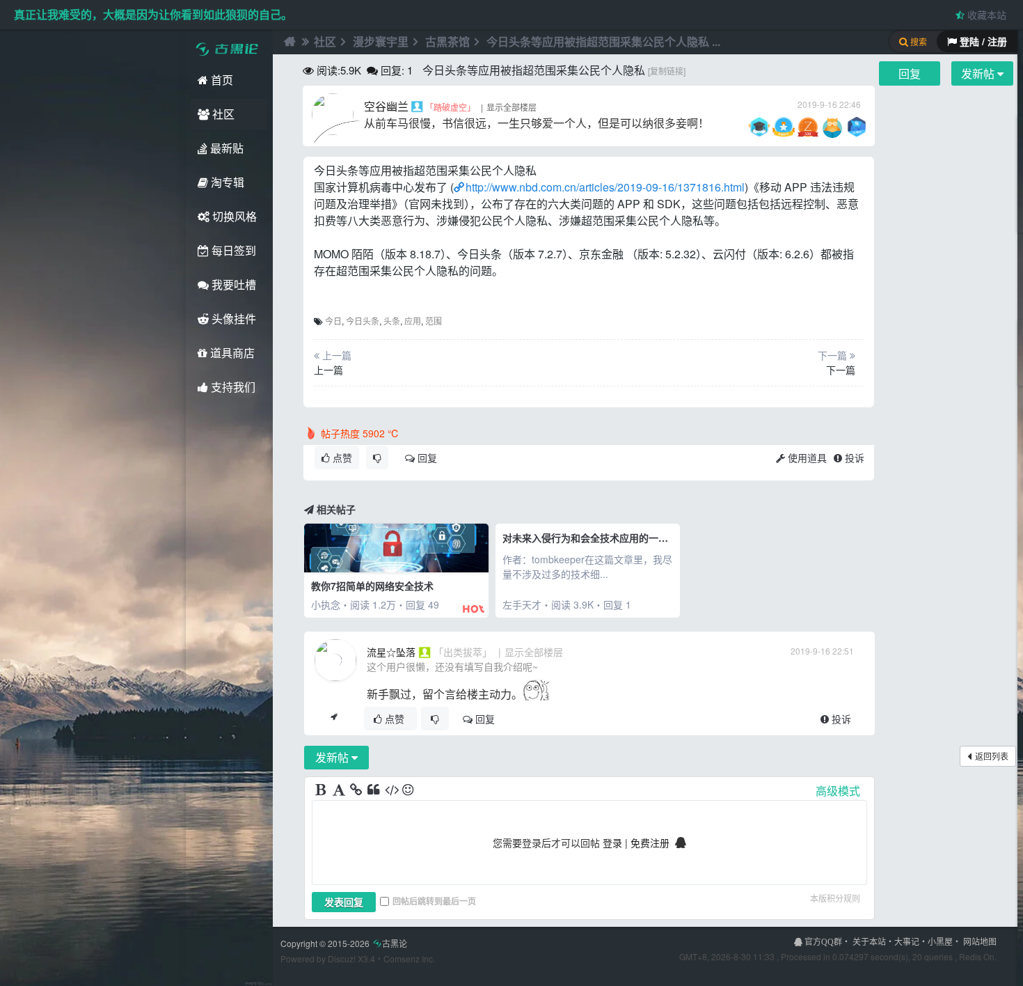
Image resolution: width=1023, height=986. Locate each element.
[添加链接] (357, 790)
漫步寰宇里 (381, 41)
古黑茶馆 (447, 41)
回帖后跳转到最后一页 (434, 901)
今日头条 (362, 321)
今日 (333, 321)
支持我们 (231, 387)
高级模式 (838, 791)
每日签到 (232, 250)
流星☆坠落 (391, 652)
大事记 (906, 941)
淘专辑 (226, 182)
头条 (391, 321)
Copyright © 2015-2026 (343, 943)
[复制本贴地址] (333, 718)
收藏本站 (985, 15)
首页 (220, 80)
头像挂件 (232, 319)
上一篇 (328, 370)
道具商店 (231, 353)
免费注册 (650, 843)
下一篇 (840, 370)
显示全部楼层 (511, 107)
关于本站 (869, 941)
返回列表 (991, 756)
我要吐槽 (232, 284)
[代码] (392, 790)
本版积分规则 (835, 898)
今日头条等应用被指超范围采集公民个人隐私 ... (603, 41)
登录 (612, 843)
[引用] (374, 790)
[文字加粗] (322, 790)
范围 (433, 321)
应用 (412, 321)
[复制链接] (666, 71)
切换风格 (233, 216)
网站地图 (980, 941)
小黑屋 (940, 941)
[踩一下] (377, 457)
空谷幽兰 (386, 106)
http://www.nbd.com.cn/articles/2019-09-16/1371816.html (605, 187)
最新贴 (225, 148)
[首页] (288, 41)
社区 (222, 114)
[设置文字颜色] (340, 790)
